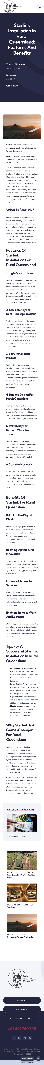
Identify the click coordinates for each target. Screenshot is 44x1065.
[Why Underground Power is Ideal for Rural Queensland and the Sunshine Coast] (22, 860)
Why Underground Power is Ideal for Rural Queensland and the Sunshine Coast (21, 875)
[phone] (30, 1038)
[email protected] (12, 90)
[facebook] (14, 1038)
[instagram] (19, 1038)
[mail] (25, 1038)
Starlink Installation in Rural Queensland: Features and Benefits (20, 936)
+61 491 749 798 (22, 1028)
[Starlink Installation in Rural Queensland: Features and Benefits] (22, 923)
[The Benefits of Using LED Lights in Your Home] (22, 893)
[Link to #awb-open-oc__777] (39, 7)
